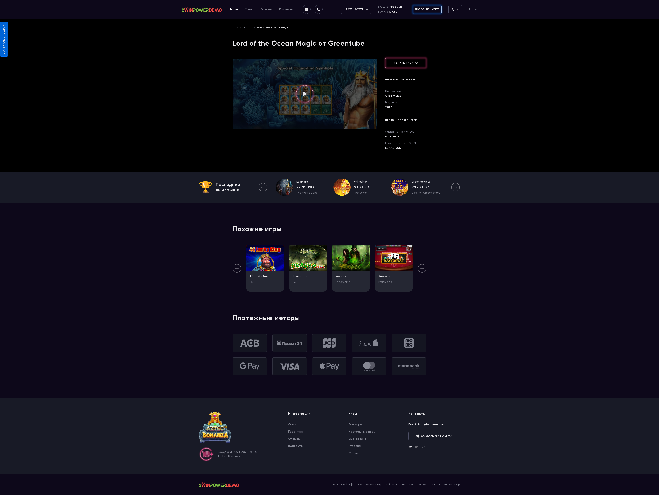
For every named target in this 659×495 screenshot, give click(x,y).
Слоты (353, 453)
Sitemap (454, 484)
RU (410, 446)
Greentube (393, 95)
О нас (249, 9)
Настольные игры (362, 431)
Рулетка (354, 446)
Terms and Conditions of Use (418, 484)
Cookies (357, 484)
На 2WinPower (354, 9)
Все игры (355, 424)
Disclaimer (390, 484)
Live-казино (357, 439)
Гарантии (295, 431)
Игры (234, 9)
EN (417, 446)
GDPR (443, 484)
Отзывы (266, 9)
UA (423, 446)
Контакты (286, 9)
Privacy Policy (342, 484)
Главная (237, 27)
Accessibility (373, 484)
